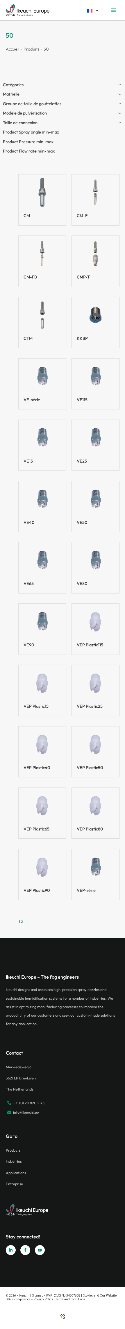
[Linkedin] (11, 1250)
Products (13, 1150)
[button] (92, 10)
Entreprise (14, 1183)
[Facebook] (25, 1250)
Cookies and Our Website (100, 1295)
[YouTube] (40, 1250)
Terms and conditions (70, 1299)
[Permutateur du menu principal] (113, 10)
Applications (16, 1172)
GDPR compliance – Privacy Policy (29, 1299)
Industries (14, 1161)
